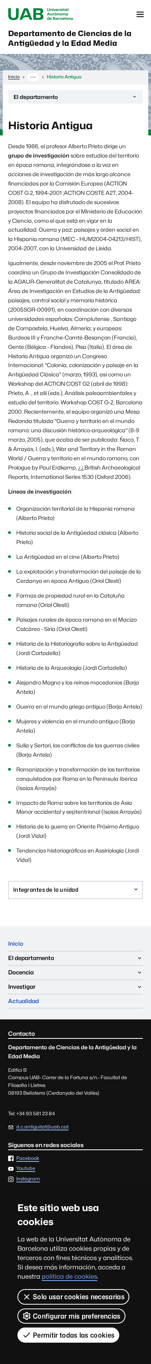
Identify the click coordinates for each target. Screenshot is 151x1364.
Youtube (25, 1168)
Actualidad (23, 1001)
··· (33, 77)
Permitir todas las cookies (74, 1335)
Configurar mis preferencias (77, 1316)
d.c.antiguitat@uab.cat (42, 1127)
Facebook (27, 1158)
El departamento (35, 99)
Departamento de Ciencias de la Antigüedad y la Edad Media (70, 38)
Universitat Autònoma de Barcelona (40, 14)
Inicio (15, 943)
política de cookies (69, 1276)
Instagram (28, 1179)
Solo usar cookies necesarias (79, 1297)
